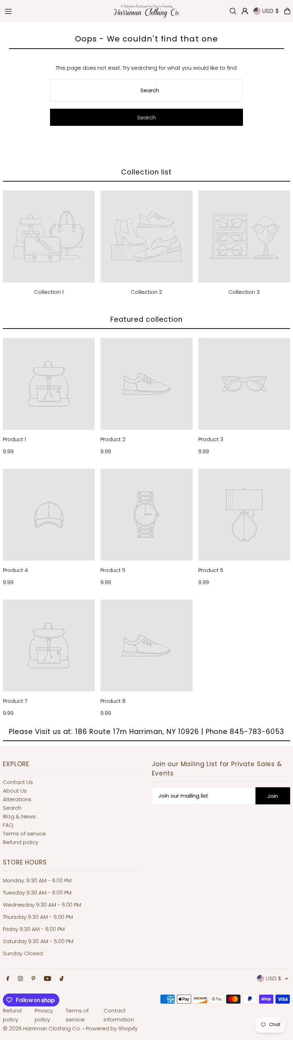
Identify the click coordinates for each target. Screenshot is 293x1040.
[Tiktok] (62, 979)
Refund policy (20, 842)
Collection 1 (49, 292)
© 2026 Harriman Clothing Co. (43, 1028)
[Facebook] (7, 979)
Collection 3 (244, 292)
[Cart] (287, 11)
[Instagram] (20, 979)
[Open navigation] (54, 10)
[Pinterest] (33, 979)
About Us (15, 790)
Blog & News (19, 816)
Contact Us (18, 782)
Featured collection (146, 319)
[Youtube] (47, 979)
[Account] (245, 11)
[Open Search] (233, 11)
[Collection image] (49, 236)
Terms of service (24, 833)
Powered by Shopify (112, 1028)
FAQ (8, 825)
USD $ (270, 11)
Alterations (17, 799)
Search (12, 808)
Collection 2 (146, 292)
